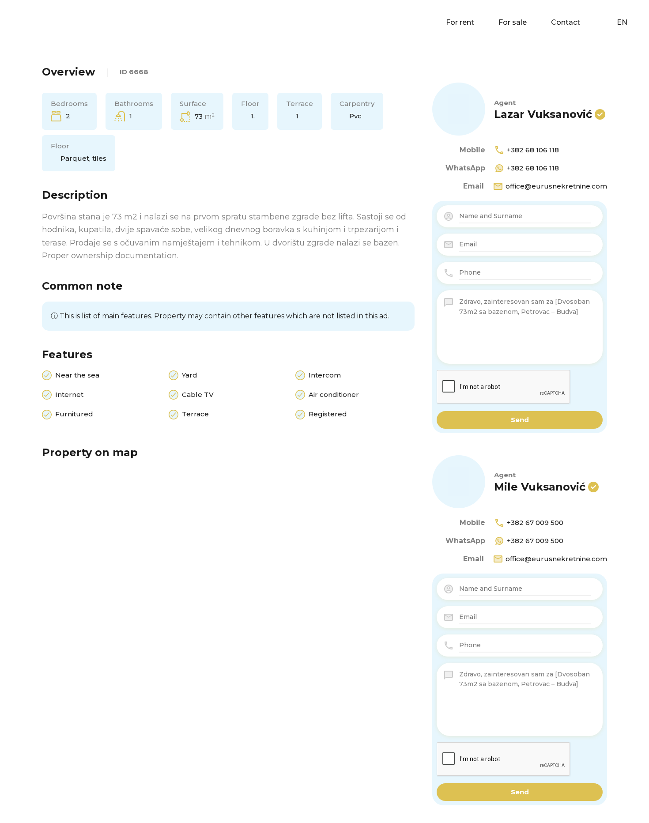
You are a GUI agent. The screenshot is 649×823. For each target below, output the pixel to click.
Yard (189, 375)
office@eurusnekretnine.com (556, 186)
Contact (565, 22)
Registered (328, 414)
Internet (69, 394)
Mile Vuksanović (539, 486)
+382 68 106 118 (533, 150)
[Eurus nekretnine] (35, 22)
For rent (460, 22)
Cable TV (198, 394)
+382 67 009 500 (535, 522)
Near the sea (77, 375)
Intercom (325, 375)
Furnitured (74, 414)
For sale (512, 22)
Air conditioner (334, 394)
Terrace (195, 414)
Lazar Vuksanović (543, 114)
